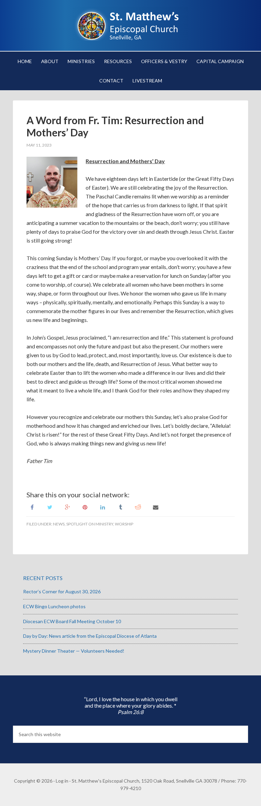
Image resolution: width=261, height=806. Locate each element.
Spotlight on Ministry (89, 523)
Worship (124, 523)
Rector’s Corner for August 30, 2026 (62, 591)
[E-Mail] (155, 506)
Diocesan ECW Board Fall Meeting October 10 (72, 621)
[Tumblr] (120, 506)
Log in (62, 781)
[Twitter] (49, 506)
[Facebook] (32, 506)
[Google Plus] (67, 506)
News (59, 523)
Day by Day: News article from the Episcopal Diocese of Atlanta (90, 636)
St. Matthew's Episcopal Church (130, 24)
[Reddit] (138, 506)
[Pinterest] (85, 506)
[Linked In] (102, 506)
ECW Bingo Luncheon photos (54, 606)
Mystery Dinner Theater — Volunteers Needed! (73, 651)
